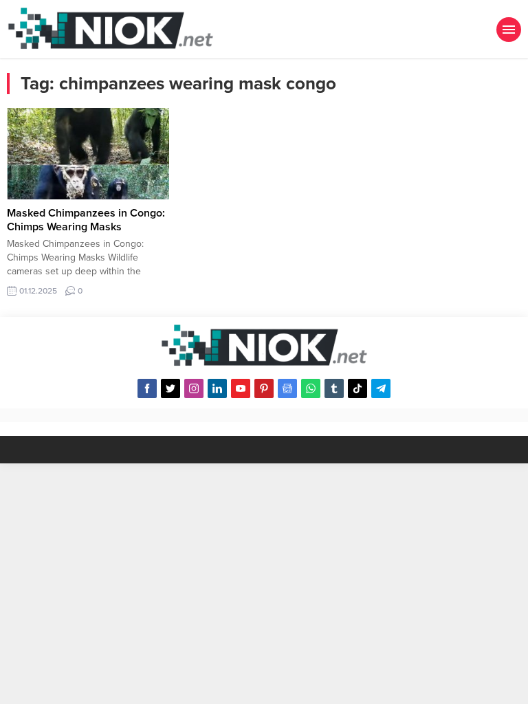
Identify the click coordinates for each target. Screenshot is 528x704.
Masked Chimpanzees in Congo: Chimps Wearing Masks (86, 220)
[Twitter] (170, 388)
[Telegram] (380, 388)
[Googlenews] (287, 388)
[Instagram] (194, 388)
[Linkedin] (217, 388)
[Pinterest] (264, 388)
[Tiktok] (357, 388)
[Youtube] (240, 388)
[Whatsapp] (310, 388)
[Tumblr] (334, 388)
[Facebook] (147, 388)
